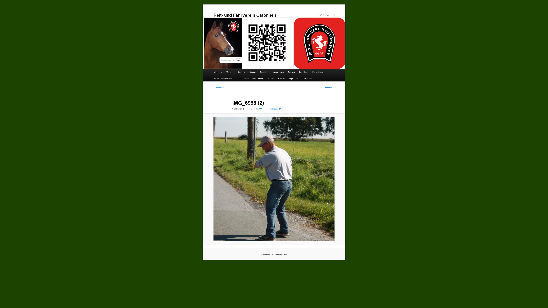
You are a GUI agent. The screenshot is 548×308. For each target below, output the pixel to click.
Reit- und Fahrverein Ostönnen (244, 15)
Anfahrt (271, 78)
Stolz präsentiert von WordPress (274, 254)
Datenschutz (308, 78)
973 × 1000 (263, 109)
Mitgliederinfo (317, 72)
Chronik (252, 72)
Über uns (241, 72)
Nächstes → (330, 87)
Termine (229, 72)
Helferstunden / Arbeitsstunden (250, 78)
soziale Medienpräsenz (223, 78)
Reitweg (291, 72)
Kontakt (281, 78)
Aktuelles (218, 72)
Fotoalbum (303, 72)
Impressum (293, 78)
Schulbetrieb (278, 72)
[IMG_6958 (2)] (274, 179)
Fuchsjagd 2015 (276, 109)
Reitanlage (264, 72)
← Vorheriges (218, 87)
